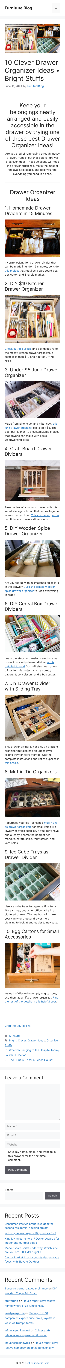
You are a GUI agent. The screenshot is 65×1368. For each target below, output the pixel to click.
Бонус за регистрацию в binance (26, 1288)
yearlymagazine (15, 1313)
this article (11, 762)
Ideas (41, 1040)
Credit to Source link (17, 1025)
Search (9, 1189)
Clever (22, 1040)
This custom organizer (45, 515)
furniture (14, 1035)
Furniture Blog (18, 8)
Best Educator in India (37, 1363)
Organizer (53, 1040)
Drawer (31, 1040)
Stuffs (8, 1045)
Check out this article (18, 348)
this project (12, 270)
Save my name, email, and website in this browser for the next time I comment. (32, 1155)
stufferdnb (11, 1300)
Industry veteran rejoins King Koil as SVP (30, 1233)
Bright (12, 1040)
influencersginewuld (17, 1330)
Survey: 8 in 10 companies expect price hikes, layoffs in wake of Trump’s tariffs (30, 1318)
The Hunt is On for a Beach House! (31, 1060)
